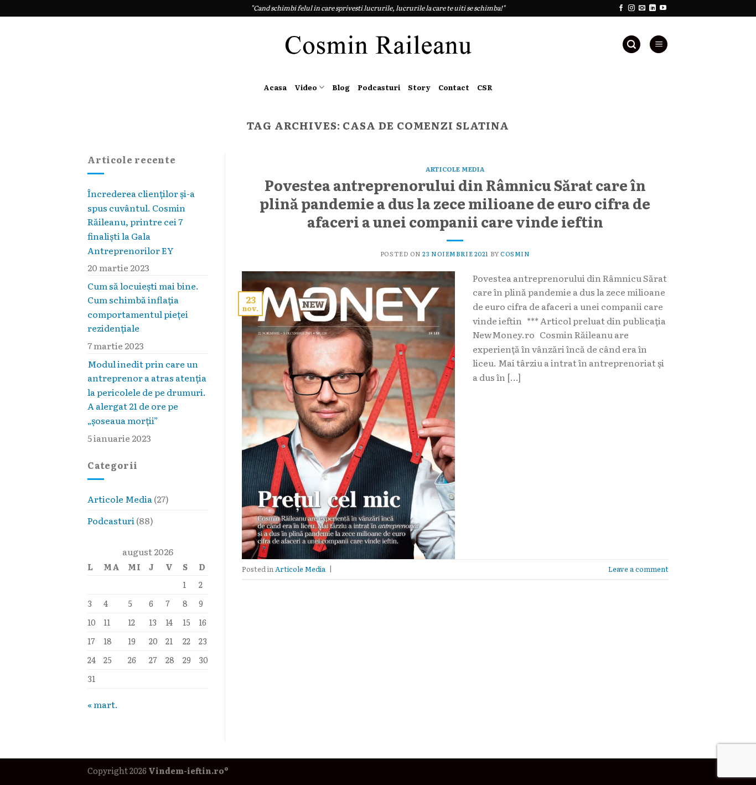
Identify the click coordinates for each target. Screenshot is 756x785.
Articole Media (119, 499)
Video (305, 87)
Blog (341, 87)
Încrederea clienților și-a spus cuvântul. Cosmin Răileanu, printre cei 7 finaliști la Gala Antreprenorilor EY (141, 221)
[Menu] (658, 44)
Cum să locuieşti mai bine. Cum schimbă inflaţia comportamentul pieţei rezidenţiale (143, 307)
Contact (453, 87)
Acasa (275, 87)
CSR (485, 87)
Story (419, 87)
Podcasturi (379, 87)
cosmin (515, 253)
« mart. (102, 704)
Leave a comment (638, 569)
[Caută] (631, 44)
